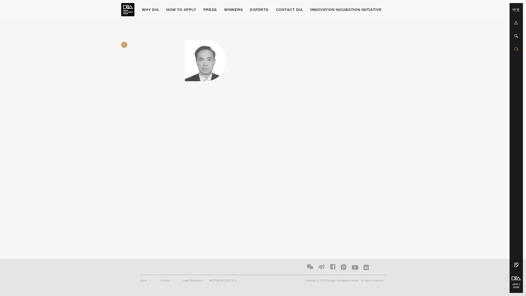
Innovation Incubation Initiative (346, 10)
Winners (233, 10)
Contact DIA (289, 10)
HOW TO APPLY (181, 10)
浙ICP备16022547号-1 (222, 280)
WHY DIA (150, 10)
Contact (164, 280)
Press (210, 10)
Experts (259, 10)
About (143, 280)
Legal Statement (192, 280)
